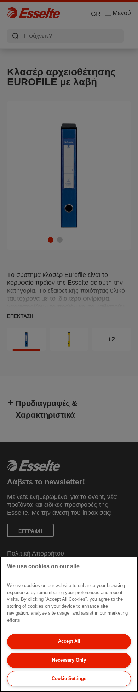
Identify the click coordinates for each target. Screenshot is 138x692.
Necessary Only (69, 660)
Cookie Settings (69, 678)
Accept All (69, 641)
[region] (69, 624)
